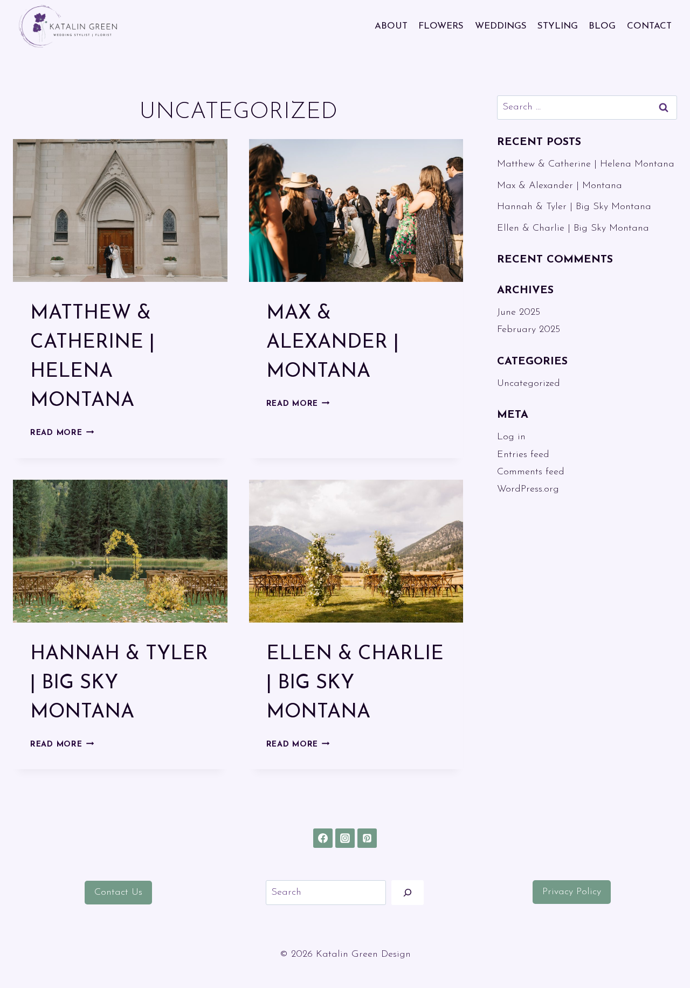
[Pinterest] (367, 838)
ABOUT (391, 26)
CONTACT (649, 26)
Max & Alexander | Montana (332, 343)
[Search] (407, 892)
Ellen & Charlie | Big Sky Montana (573, 228)
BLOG (602, 26)
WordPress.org (528, 489)
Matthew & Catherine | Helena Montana (585, 164)
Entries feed (523, 455)
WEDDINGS (501, 26)
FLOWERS (441, 26)
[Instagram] (345, 838)
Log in (511, 437)
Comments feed (530, 472)
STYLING (557, 26)
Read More (62, 433)
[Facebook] (323, 838)
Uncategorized (528, 384)
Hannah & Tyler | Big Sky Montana (574, 207)
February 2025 (528, 330)
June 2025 (518, 312)
